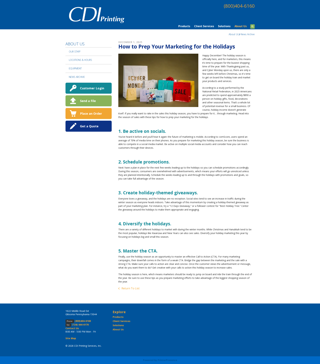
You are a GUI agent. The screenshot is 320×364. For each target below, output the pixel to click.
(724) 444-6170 (80, 324)
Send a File (88, 101)
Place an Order (91, 114)
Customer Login (92, 88)
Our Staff (74, 51)
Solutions (224, 26)
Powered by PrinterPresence (160, 360)
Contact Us (72, 328)
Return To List (130, 288)
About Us (240, 26)
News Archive (248, 34)
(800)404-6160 (239, 6)
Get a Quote (89, 126)
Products (184, 26)
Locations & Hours (80, 60)
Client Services (204, 26)
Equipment (75, 68)
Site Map (71, 338)
